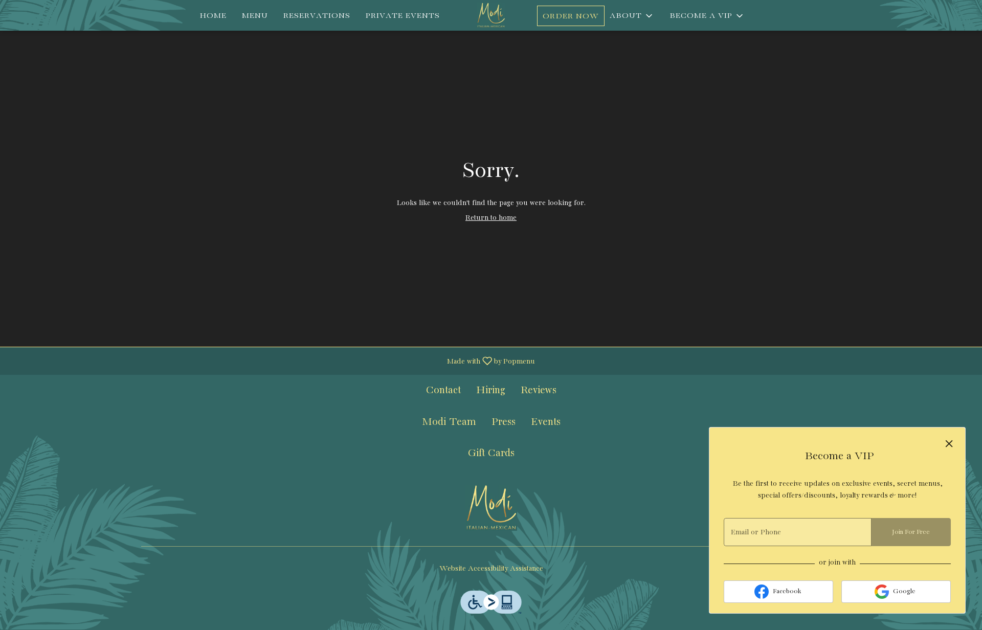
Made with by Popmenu (271, 361)
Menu (255, 16)
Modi (491, 508)
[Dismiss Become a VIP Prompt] (949, 444)
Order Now (571, 16)
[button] (707, 16)
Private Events (403, 16)
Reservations (316, 16)
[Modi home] (491, 15)
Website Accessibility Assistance (491, 569)
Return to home (491, 218)
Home (213, 16)
